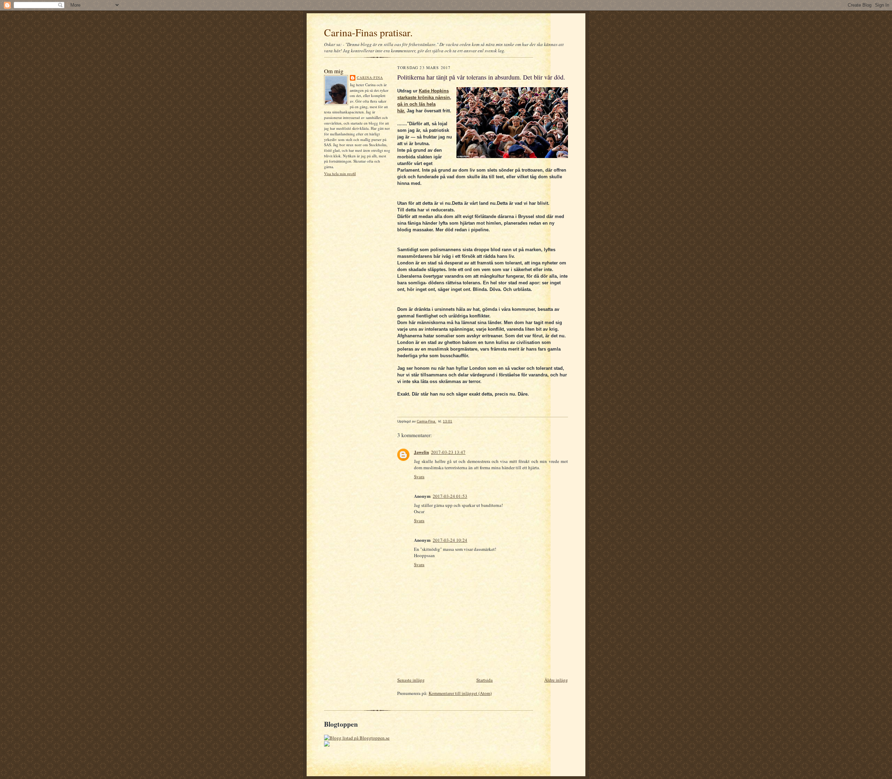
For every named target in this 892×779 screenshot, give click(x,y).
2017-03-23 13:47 (448, 452)
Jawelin (421, 452)
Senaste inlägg (411, 680)
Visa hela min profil (340, 173)
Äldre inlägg (556, 680)
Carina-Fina (370, 77)
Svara (419, 476)
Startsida (484, 680)
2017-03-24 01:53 (450, 496)
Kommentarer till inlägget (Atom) (460, 693)
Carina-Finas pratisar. (368, 32)
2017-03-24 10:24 (450, 540)
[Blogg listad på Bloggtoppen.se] (357, 738)
